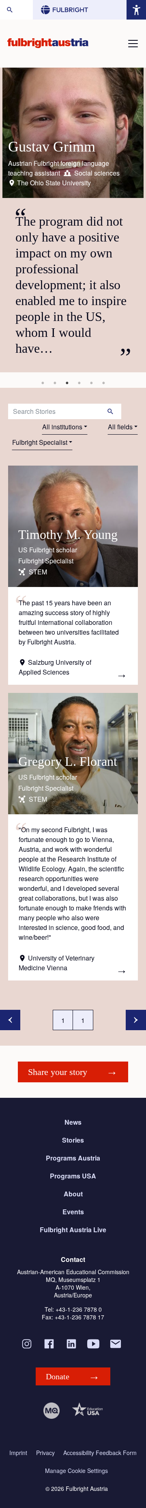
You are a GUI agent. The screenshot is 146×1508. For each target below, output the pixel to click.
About (73, 1193)
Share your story (57, 1072)
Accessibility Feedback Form (100, 1453)
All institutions (62, 426)
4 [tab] (79, 383)
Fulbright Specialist (39, 442)
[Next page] (136, 1020)
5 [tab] (91, 383)
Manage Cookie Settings (76, 1471)
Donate (57, 1376)
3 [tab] (67, 383)
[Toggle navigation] (133, 43)
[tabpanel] (73, 220)
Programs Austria (73, 1158)
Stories (73, 1140)
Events (73, 1211)
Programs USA (73, 1175)
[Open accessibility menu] (136, 10)
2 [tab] (55, 383)
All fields (120, 426)
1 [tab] (43, 383)
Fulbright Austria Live (73, 1229)
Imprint (18, 1453)
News (73, 1122)
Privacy (45, 1453)
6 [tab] (103, 383)
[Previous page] (10, 1020)
